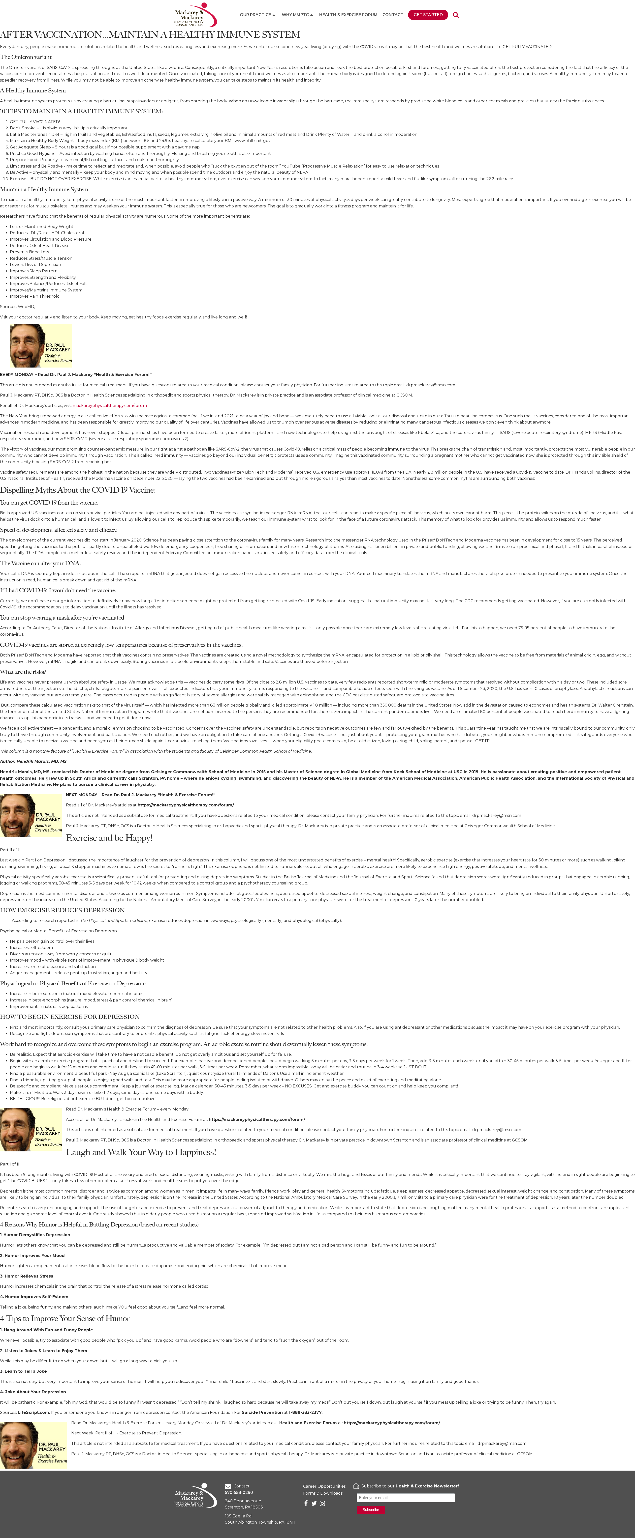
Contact (393, 14)
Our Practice (255, 14)
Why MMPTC (295, 14)
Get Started (428, 14)
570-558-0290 (239, 1492)
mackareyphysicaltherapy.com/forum (110, 405)
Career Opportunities (324, 1486)
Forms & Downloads (323, 1493)
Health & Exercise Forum (348, 14)
